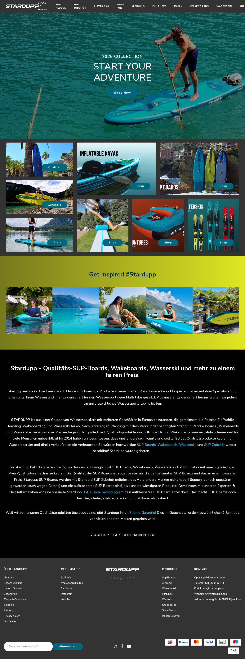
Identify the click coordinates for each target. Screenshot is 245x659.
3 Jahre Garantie (142, 512)
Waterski (167, 599)
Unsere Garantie (13, 588)
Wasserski (224, 6)
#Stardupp (141, 274)
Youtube (65, 599)
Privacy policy (12, 616)
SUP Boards (146, 444)
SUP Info (66, 577)
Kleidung (138, 6)
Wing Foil (120, 6)
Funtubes (159, 6)
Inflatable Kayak (171, 616)
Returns (8, 610)
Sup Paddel (61, 6)
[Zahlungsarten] (170, 642)
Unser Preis (10, 594)
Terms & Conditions (15, 599)
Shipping (9, 605)
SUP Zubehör (80, 6)
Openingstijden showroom (209, 577)
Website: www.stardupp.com (211, 594)
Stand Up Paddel (43, 6)
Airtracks (101, 6)
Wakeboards (199, 6)
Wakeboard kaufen (72, 583)
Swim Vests (169, 610)
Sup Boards (169, 577)
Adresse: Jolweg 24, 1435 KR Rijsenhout (217, 599)
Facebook (66, 588)
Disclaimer (10, 621)
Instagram (66, 594)
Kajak (178, 6)
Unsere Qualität (13, 583)
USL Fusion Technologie (101, 492)
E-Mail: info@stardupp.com (209, 588)
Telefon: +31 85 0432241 (209, 583)
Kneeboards (169, 605)
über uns (9, 577)
